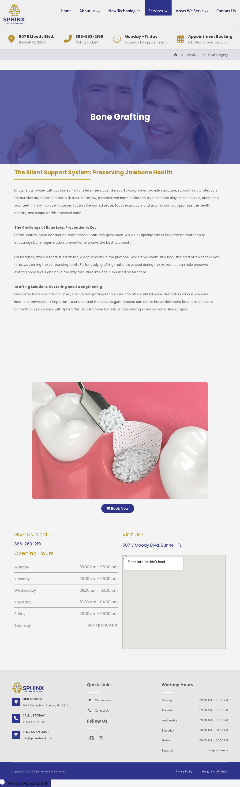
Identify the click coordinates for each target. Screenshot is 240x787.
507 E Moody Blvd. (36, 36)
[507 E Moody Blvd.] (11, 39)
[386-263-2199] (68, 39)
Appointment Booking (210, 36)
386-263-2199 (89, 36)
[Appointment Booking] (181, 39)
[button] (91, 739)
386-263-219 (27, 544)
